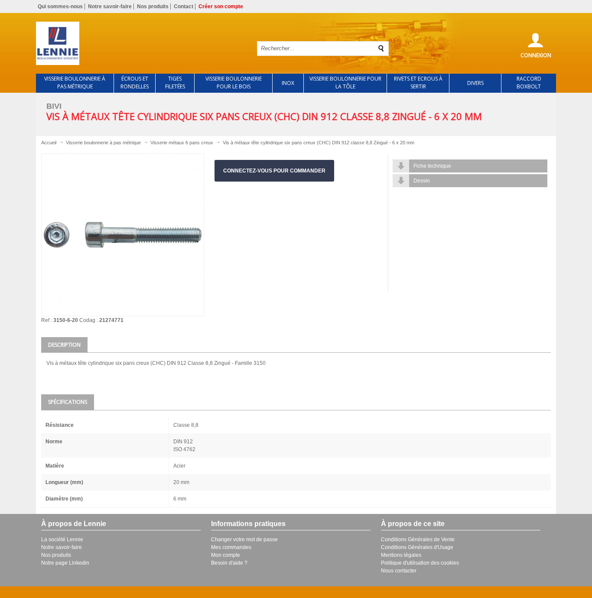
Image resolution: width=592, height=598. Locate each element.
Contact (183, 6)
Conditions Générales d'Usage (417, 547)
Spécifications (67, 402)
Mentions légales (401, 555)
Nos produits (153, 6)
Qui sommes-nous (60, 6)
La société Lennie (62, 539)
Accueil (48, 142)
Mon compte (225, 555)
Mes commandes (231, 547)
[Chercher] (381, 48)
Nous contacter (398, 571)
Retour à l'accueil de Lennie (139, 43)
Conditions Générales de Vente (418, 539)
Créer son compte (220, 6)
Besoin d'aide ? (229, 563)
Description (64, 344)
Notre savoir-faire (110, 6)
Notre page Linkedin (65, 563)
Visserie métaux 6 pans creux (181, 142)
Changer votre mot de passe (244, 539)
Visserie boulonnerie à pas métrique (103, 142)
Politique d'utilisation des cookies (420, 563)
